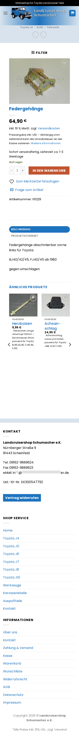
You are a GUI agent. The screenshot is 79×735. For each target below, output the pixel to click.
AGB (6, 687)
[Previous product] (43, 34)
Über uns (10, 632)
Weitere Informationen (46, 143)
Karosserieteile (15, 593)
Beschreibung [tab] (21, 229)
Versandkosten (49, 128)
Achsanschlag (53, 326)
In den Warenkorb (49, 170)
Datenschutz (13, 694)
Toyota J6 (11, 554)
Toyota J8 (11, 569)
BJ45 (40, 27)
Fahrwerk (53, 27)
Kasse (7, 655)
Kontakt (9, 608)
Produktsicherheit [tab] (24, 236)
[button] (5, 13)
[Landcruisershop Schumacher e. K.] (38, 13)
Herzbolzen (22, 323)
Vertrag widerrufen (22, 497)
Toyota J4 (26, 27)
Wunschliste (12, 671)
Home (8, 530)
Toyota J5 (11, 546)
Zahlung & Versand (18, 648)
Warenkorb (12, 663)
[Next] (69, 352)
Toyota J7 (11, 561)
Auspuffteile (12, 601)
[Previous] (9, 352)
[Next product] (35, 34)
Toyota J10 (11, 577)
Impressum (12, 702)
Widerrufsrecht (15, 679)
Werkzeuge (12, 585)
